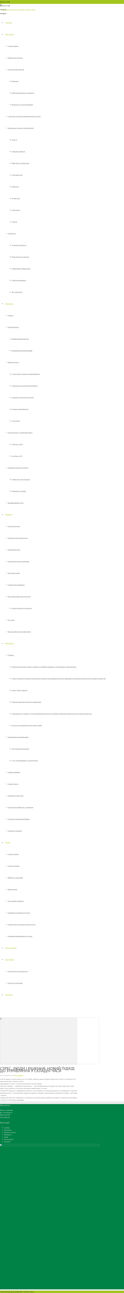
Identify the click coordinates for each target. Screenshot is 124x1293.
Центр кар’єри (8, 1139)
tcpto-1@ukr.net (5, 1117)
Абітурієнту (7, 1135)
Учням (6, 1137)
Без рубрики (19, 1075)
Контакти (7, 1141)
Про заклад (7, 1130)
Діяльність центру (10, 1132)
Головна (6, 1128)
